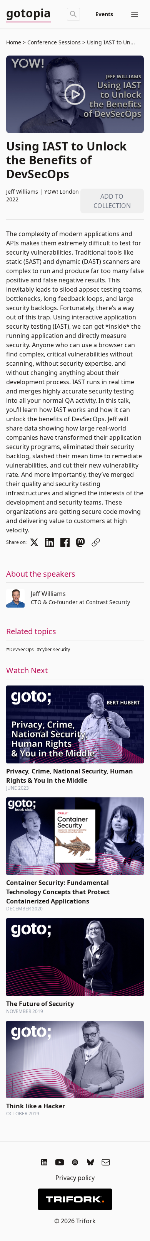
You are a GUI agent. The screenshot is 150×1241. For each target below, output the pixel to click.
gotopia (28, 13)
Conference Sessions (54, 42)
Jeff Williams (48, 593)
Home (13, 42)
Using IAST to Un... (110, 42)
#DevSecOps (20, 649)
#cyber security (53, 649)
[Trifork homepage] (75, 1199)
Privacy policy (75, 1177)
